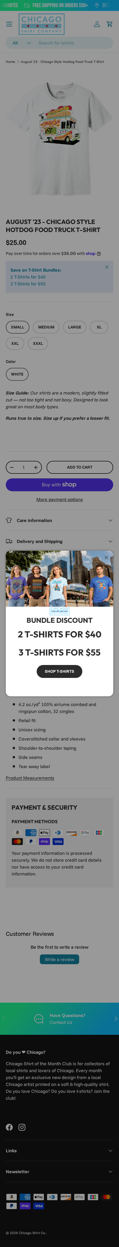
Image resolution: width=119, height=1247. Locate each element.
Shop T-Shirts (59, 671)
